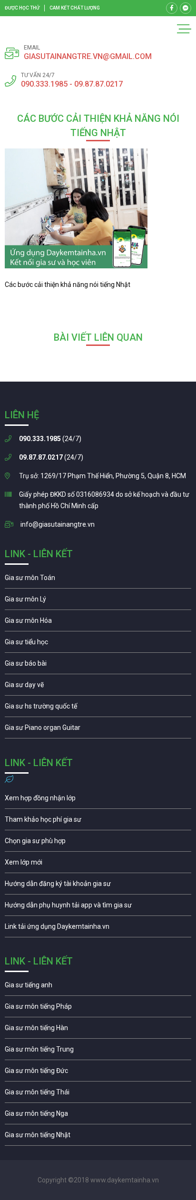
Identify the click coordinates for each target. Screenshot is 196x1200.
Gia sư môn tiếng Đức (98, 1073)
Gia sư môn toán (98, 580)
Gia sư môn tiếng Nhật (98, 1137)
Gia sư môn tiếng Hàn (98, 1030)
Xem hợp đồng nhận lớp (98, 800)
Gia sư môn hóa (98, 623)
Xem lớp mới (98, 864)
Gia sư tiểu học (98, 644)
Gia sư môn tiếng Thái (98, 1094)
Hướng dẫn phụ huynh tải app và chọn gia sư (98, 907)
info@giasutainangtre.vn (57, 524)
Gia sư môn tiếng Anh (98, 987)
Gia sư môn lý (98, 601)
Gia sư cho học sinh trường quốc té (98, 708)
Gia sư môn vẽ (98, 687)
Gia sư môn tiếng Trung (98, 1051)
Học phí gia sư (98, 822)
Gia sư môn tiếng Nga (98, 929)
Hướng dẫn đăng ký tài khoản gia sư (98, 886)
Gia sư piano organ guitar (98, 730)
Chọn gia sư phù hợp (98, 843)
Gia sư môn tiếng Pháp (98, 1009)
